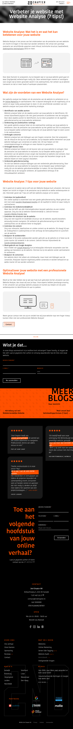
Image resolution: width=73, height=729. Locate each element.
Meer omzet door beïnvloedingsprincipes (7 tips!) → (56, 412)
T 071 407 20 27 (36, 595)
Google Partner (9, 2)
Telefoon (42, 516)
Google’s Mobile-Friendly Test (15, 214)
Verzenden (61, 538)
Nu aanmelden (11, 380)
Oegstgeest (8, 677)
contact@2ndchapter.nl (36, 599)
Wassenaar (25, 677)
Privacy (35, 722)
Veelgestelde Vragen (46, 661)
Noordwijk (8, 684)
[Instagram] (34, 627)
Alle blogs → (43, 682)
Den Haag (24, 680)
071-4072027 (28, 562)
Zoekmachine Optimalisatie (13, 49)
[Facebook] (30, 627)
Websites (41, 644)
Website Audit (46, 654)
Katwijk (7, 670)
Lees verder (33, 490)
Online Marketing (11, 102)
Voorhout (24, 670)
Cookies (42, 722)
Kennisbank (44, 657)
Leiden (7, 680)
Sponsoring (8, 651)
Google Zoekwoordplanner (14, 243)
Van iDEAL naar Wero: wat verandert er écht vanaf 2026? (53, 672)
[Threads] (42, 627)
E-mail (6, 368)
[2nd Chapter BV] (36, 3)
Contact (61, 3)
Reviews (8, 654)
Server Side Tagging (47, 651)
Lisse (23, 674)
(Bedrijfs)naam (45, 507)
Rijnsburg (7, 674)
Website (40, 368)
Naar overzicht (54, 404)
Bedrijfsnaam (9, 360)
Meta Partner (8, 3)
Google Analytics (23, 248)
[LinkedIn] (38, 627)
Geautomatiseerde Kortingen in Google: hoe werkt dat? (53, 677)
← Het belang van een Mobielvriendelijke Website (13, 412)
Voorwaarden (49, 722)
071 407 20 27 (60, 2)
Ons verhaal (8, 644)
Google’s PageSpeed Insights (26, 202)
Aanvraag (42, 525)
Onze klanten (9, 647)
